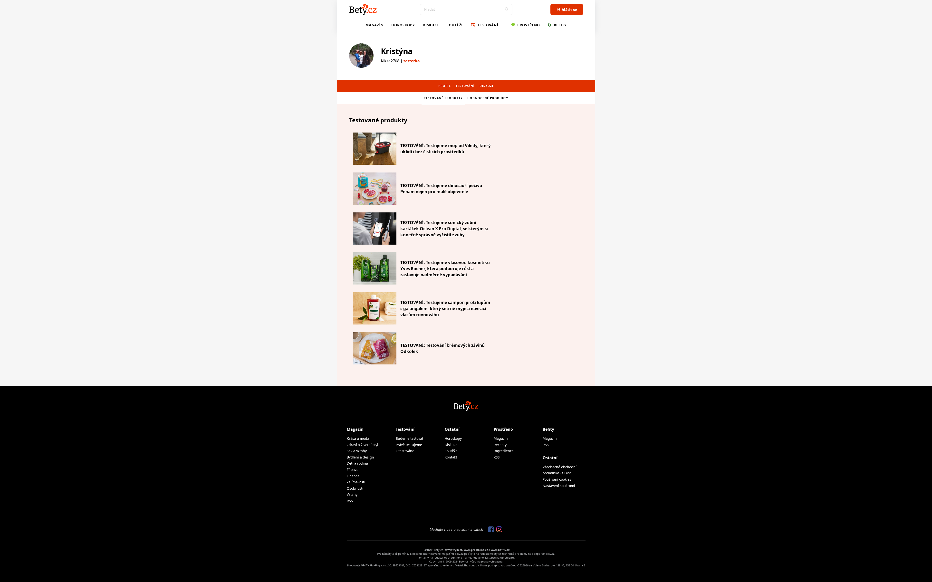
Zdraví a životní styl (362, 444)
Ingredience (504, 450)
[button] (506, 9)
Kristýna (397, 51)
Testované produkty (443, 98)
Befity (560, 25)
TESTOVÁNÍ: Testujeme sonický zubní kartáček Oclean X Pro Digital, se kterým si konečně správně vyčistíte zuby (444, 229)
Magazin (550, 438)
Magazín (374, 25)
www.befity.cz (500, 550)
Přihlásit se (567, 9)
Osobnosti (355, 488)
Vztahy (352, 494)
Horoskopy (403, 25)
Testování (487, 25)
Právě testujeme (409, 444)
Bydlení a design (360, 457)
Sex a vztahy (357, 450)
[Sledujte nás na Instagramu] (498, 529)
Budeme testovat (409, 438)
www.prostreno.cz (476, 550)
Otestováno (405, 450)
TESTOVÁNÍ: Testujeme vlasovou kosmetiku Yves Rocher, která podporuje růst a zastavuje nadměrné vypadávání (445, 268)
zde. (512, 557)
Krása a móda (358, 438)
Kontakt (451, 457)
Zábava (352, 469)
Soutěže (455, 25)
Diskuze (431, 25)
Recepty (500, 444)
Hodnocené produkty (487, 98)
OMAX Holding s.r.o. (374, 565)
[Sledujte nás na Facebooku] (490, 529)
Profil (444, 86)
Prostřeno (528, 25)
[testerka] (361, 55)
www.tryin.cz (453, 550)
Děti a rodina (357, 463)
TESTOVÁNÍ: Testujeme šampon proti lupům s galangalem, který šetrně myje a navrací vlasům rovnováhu (445, 308)
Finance (353, 476)
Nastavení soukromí (559, 485)
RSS (350, 500)
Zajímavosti (356, 482)
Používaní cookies (557, 479)
